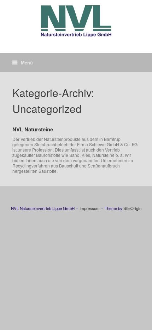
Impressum (90, 208)
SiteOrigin (132, 208)
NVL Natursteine (32, 129)
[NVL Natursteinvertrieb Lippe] (76, 21)
